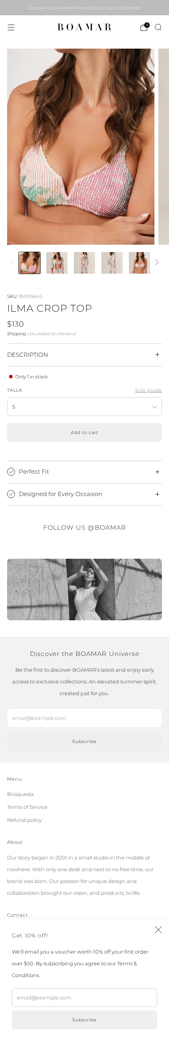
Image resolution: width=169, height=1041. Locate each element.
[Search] (158, 27)
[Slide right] (155, 262)
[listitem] (84, 8)
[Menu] (11, 27)
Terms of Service (27, 807)
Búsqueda (20, 794)
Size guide (148, 390)
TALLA (14, 390)
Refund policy (24, 820)
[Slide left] (13, 262)
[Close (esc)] (158, 929)
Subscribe (84, 1020)
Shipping (16, 333)
